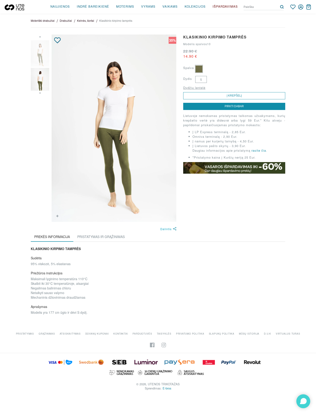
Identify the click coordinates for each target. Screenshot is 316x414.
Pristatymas (25, 333)
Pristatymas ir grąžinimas (101, 236)
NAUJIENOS (60, 6)
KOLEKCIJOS (195, 6)
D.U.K (267, 333)
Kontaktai (120, 333)
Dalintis (166, 229)
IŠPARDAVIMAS (225, 6)
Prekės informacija (52, 236)
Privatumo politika (190, 333)
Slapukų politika (221, 333)
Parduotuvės (142, 333)
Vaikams (170, 6)
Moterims (125, 6)
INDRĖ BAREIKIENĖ (93, 6)
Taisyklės (164, 333)
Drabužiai (66, 20)
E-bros (167, 388)
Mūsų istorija (249, 333)
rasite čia (258, 150)
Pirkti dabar (234, 106)
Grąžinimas (47, 333)
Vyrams (148, 6)
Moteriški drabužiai (43, 20)
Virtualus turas (288, 333)
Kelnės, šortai (85, 20)
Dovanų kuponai (97, 333)
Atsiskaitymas (70, 333)
